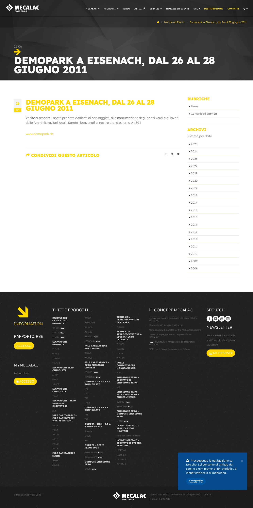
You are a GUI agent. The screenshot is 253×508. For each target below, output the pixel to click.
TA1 (86, 388)
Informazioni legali (158, 494)
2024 (194, 151)
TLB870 (120, 344)
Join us (207, 494)
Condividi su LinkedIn (172, 154)
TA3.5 (87, 402)
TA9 (86, 419)
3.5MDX (88, 431)
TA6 (86, 414)
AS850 (88, 318)
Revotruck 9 (93, 457)
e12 (54, 410)
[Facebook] (209, 319)
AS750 (55, 465)
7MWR (55, 349)
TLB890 (120, 353)
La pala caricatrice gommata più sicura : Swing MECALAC (173, 319)
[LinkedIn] (216, 319)
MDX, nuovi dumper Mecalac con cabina (169, 349)
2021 (194, 173)
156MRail (121, 459)
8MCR (55, 379)
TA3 (86, 398)
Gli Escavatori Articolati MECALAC (166, 325)
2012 (194, 239)
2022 (194, 166)
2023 (194, 159)
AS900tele (90, 322)
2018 (194, 195)
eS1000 (91, 336)
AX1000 (89, 357)
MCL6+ (55, 443)
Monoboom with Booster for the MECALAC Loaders (175, 330)
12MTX (58, 332)
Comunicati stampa (204, 113)
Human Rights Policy (161, 499)
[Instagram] (228, 319)
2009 (194, 261)
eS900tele (92, 341)
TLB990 (120, 358)
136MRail (121, 454)
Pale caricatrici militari (128, 435)
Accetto (196, 481)
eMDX (90, 468)
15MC (55, 396)
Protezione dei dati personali (186, 494)
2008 (194, 268)
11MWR (56, 358)
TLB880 (120, 348)
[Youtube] (222, 319)
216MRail (121, 464)
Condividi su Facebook (166, 154)
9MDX (88, 440)
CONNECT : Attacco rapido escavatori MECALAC (172, 343)
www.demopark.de (40, 134)
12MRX (58, 337)
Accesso (23, 346)
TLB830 (120, 327)
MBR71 (120, 372)
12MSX (58, 328)
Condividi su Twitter (178, 154)
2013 (194, 232)
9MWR (55, 353)
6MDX (88, 435)
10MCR (55, 384)
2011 (194, 246)
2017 (194, 202)
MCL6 (55, 439)
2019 (194, 188)
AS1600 (88, 331)
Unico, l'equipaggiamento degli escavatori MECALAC (170, 335)
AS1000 (89, 327)
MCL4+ (55, 434)
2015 (194, 217)
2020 (194, 180)
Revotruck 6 (93, 452)
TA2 (86, 393)
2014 (194, 224)
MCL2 (55, 425)
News (194, 106)
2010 (194, 254)
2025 (194, 144)
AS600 (55, 460)
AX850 (88, 353)
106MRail (121, 450)
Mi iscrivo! (222, 353)
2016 (194, 210)
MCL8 (55, 448)
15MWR (56, 363)
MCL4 (55, 430)
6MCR (55, 375)
